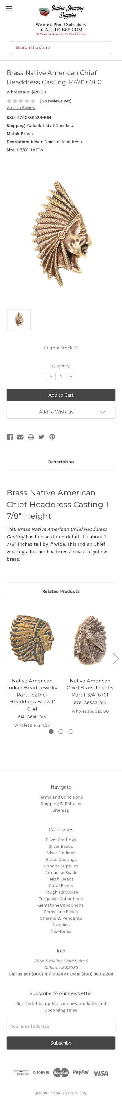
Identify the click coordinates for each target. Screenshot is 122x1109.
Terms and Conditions (61, 797)
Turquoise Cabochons (61, 898)
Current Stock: (61, 347)
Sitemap (61, 810)
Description (61, 462)
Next (115, 658)
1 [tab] (51, 731)
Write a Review (21, 107)
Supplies (61, 924)
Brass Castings (61, 859)
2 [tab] (60, 731)
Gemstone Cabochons (61, 905)
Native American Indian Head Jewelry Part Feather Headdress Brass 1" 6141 (32, 695)
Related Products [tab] (61, 591)
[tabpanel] (32, 667)
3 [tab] (71, 731)
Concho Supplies (61, 866)
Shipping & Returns (61, 803)
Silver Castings (61, 839)
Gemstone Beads (61, 911)
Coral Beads (61, 885)
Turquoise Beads (61, 872)
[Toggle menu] (8, 8)
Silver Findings (61, 853)
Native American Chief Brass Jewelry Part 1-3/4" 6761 (90, 688)
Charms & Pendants (61, 918)
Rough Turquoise (61, 892)
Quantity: (61, 365)
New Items (61, 931)
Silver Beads (61, 846)
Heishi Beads (61, 879)
